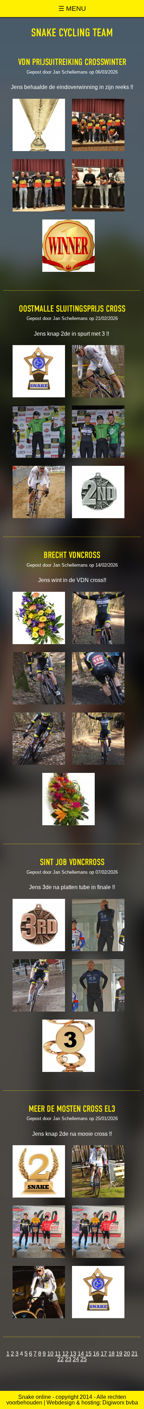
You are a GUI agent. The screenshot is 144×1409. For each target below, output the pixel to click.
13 (73, 1354)
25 (83, 1359)
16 (96, 1354)
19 (119, 1354)
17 (104, 1354)
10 (50, 1354)
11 (58, 1354)
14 (81, 1354)
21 (134, 1354)
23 (68, 1359)
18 (111, 1354)
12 (65, 1354)
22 (60, 1359)
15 (88, 1354)
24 (76, 1359)
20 (127, 1354)
